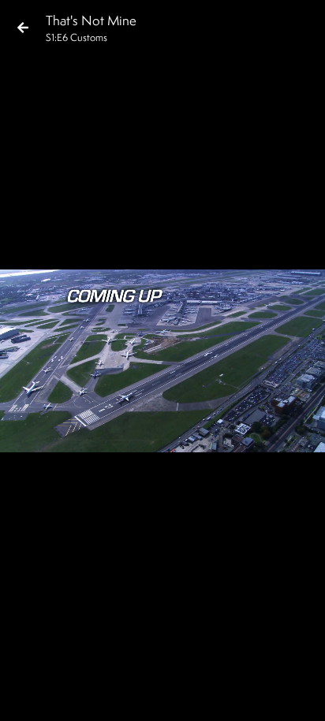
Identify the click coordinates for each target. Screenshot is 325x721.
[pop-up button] (249, 695)
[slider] (157, 670)
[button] (25, 695)
